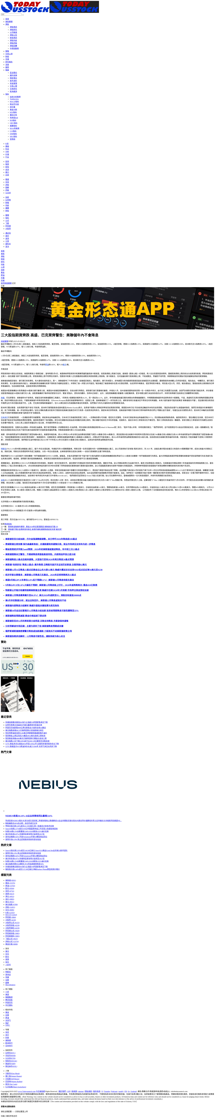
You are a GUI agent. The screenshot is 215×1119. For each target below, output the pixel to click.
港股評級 (13, 43)
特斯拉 (3, 449)
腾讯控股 (9, 1000)
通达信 (8, 233)
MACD (11, 915)
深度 (7, 65)
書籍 (7, 208)
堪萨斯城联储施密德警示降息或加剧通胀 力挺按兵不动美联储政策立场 (38, 631)
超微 (7, 983)
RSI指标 (13, 120)
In (129, 1091)
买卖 (7, 182)
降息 (6, 524)
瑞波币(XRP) (10, 1064)
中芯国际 (9, 1005)
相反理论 (13, 78)
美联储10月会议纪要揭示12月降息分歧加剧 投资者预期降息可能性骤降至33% (42, 610)
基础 (7, 146)
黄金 (10, 883)
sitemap (81, 1091)
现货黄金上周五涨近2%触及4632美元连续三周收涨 (25, 736)
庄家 (7, 175)
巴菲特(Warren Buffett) (13, 1082)
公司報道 (13, 32)
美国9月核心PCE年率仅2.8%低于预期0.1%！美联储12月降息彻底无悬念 (39, 580)
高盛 (2, 398)
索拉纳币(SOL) (11, 1066)
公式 (7, 221)
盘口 (7, 172)
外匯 (2, 278)
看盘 (7, 179)
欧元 (9, 888)
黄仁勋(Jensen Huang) (13, 1076)
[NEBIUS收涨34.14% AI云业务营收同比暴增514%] (48, 811)
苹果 (7, 977)
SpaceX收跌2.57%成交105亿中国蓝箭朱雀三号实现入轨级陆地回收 (31, 829)
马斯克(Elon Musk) (12, 1073)
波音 (2, 480)
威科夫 (8, 244)
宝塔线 (12, 139)
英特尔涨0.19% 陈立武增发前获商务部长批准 (23, 839)
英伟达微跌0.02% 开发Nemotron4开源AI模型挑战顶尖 (26, 837)
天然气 (8, 1020)
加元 (7, 962)
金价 (9, 899)
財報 (7, 203)
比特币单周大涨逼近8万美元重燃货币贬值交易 (23, 725)
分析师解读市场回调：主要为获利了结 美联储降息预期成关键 (34, 626)
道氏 (7, 236)
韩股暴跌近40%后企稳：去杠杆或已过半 (21, 823)
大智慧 (8, 229)
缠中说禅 (13, 75)
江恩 (7, 241)
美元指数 (11, 904)
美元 (64, 365)
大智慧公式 (12, 923)
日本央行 (4, 417)
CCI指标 (13, 131)
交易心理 (13, 86)
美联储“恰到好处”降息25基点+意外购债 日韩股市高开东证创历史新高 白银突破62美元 (46, 564)
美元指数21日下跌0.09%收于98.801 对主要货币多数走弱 (27, 741)
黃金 (2, 272)
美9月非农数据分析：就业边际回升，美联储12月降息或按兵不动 (35, 600)
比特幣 (8, 200)
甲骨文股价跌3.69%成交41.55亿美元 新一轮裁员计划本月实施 (29, 826)
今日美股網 (40, 1091)
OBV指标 (13, 123)
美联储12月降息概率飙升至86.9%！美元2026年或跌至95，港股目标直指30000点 (43, 595)
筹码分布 (13, 115)
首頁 (7, 19)
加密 (7, 197)
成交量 (12, 107)
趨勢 (7, 67)
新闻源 (74, 1091)
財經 (7, 57)
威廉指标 (13, 126)
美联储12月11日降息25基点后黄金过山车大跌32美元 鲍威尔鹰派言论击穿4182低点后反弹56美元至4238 (53, 570)
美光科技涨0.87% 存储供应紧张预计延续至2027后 (24, 834)
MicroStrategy (10, 985)
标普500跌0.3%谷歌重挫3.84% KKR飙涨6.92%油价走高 (27, 831)
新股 (7, 211)
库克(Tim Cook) (11, 1084)
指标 (7, 94)
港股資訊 (13, 27)
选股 (7, 185)
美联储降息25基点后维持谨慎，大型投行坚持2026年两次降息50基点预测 (39, 559)
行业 (7, 157)
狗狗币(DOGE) (11, 1061)
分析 (7, 152)
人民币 (8, 965)
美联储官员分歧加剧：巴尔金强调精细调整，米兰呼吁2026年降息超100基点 (41, 539)
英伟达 (8, 975)
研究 (2, 262)
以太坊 (8, 193)
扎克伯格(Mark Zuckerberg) (15, 1087)
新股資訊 (13, 38)
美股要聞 (9, 22)
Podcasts (114, 1091)
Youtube (107, 1091)
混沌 (7, 247)
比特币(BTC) (10, 1053)
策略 (7, 51)
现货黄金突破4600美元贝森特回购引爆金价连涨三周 (26, 738)
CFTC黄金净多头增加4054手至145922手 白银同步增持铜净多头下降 (32, 744)
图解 (7, 187)
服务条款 (96, 1091)
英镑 (9, 894)
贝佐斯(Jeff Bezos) (12, 1079)
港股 (7, 24)
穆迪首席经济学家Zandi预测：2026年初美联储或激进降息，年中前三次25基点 (42, 549)
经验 (7, 167)
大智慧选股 (12, 925)
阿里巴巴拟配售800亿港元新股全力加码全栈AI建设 (25, 728)
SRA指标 (13, 136)
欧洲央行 (9, 1043)
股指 (10, 524)
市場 (7, 59)
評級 (7, 190)
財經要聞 (8, 283)
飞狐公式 (11, 939)
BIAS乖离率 (14, 128)
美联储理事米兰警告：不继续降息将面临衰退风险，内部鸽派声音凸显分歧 (40, 554)
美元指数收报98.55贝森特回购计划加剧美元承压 (24, 730)
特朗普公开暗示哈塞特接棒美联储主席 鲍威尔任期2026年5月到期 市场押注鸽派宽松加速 (47, 590)
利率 (7, 1038)
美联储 (10, 880)
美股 (2, 254)
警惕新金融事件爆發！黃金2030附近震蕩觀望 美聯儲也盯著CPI (33, 527)
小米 (7, 992)
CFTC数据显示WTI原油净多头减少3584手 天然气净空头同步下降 (31, 746)
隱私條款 (88, 1091)
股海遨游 (13, 91)
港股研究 (13, 30)
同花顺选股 (12, 933)
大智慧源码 (12, 928)
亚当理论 (13, 73)
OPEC (7, 1025)
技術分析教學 (15, 97)
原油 (2, 275)
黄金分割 (13, 110)
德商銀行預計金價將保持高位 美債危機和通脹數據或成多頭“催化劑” (35, 529)
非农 (9, 891)
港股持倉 (13, 40)
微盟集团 (9, 997)
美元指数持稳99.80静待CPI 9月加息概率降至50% (24, 864)
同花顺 (8, 226)
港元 (9, 896)
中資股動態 (14, 48)
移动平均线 (14, 104)
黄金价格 (11, 944)
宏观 (7, 161)
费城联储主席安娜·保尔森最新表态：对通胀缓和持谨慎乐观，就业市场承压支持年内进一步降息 (50, 544)
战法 (7, 170)
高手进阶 (13, 81)
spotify (121, 1091)
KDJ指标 (13, 112)
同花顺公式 (12, 931)
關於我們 (62, 1091)
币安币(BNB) (10, 1056)
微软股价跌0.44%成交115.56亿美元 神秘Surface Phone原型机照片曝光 (32, 869)
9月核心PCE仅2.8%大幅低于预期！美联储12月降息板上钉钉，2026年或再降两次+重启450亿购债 (51, 585)
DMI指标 (13, 134)
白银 (7, 1015)
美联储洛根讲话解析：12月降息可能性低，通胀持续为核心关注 (35, 636)
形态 (7, 149)
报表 (7, 164)
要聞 (7, 215)
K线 (7, 144)
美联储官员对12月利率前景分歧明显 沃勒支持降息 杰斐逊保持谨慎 (36, 621)
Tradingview (14, 99)
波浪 (7, 238)
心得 (2, 267)
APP (68, 1091)
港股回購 (13, 46)
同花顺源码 (12, 936)
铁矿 (7, 1023)
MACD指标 (14, 102)
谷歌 (7, 980)
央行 (7, 1035)
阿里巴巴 (9, 1003)
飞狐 (7, 223)
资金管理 (13, 83)
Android (134, 1091)
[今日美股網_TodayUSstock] (50, 12)
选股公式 (12, 941)
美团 (7, 994)
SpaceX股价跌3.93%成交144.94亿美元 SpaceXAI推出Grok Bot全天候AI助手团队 (36, 850)
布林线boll (14, 118)
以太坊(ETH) (10, 1058)
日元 (9, 910)
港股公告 (13, 35)
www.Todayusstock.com (26, 1091)
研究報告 (9, 62)
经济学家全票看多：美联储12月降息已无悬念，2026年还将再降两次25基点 (40, 575)
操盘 (7, 70)
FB (126, 1091)
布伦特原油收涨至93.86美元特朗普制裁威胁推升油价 (26, 733)
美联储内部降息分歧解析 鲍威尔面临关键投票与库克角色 (32, 605)
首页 (2, 283)
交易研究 (13, 89)
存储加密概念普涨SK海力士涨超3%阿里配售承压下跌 (26, 722)
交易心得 (9, 54)
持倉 (7, 205)
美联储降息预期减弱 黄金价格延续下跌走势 (25, 616)
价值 (7, 154)
